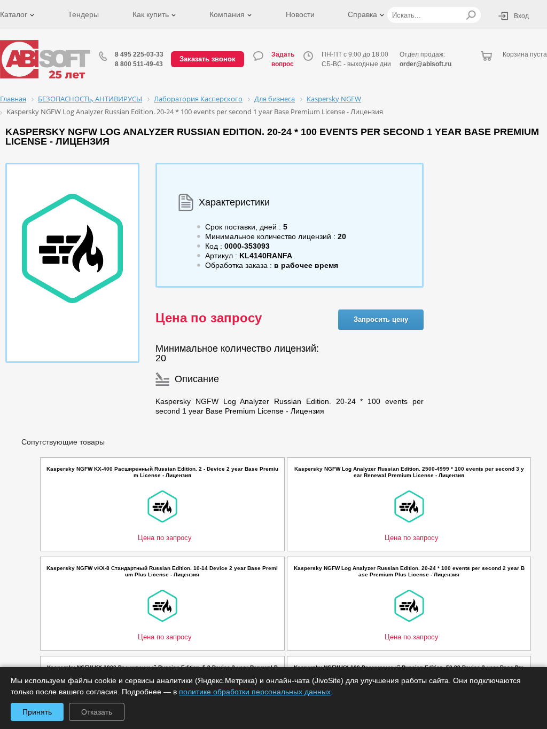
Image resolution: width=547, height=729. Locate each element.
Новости (300, 14)
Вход (521, 16)
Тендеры (83, 14)
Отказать (96, 712)
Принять (37, 712)
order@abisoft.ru (425, 64)
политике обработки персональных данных (255, 691)
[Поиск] (471, 15)
